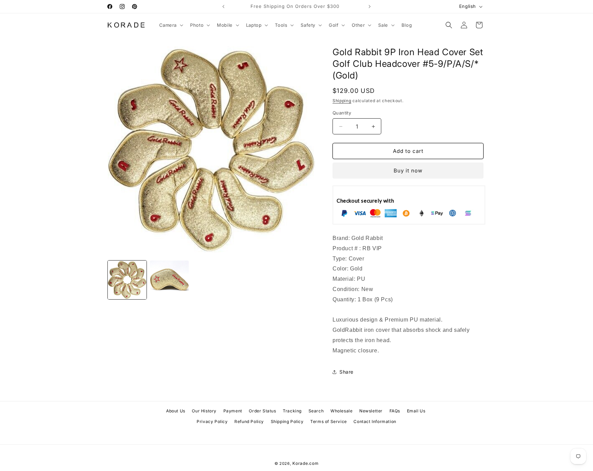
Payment (232, 410)
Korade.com (305, 463)
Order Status (262, 410)
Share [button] (346, 372)
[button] (170, 25)
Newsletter (371, 410)
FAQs (394, 410)
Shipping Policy (287, 421)
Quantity (342, 113)
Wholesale (341, 410)
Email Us (416, 410)
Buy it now (408, 170)
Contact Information (374, 421)
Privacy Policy (212, 421)
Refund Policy (249, 421)
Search (316, 410)
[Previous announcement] (223, 6)
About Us (175, 410)
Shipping (342, 100)
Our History (204, 410)
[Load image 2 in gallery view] (169, 280)
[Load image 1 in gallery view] (127, 280)
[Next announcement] (369, 6)
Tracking (292, 410)
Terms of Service (328, 421)
